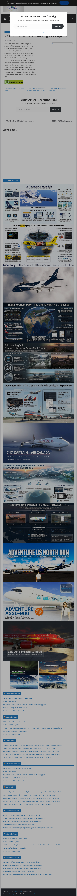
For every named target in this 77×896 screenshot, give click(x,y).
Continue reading (38, 32)
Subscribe (57, 26)
